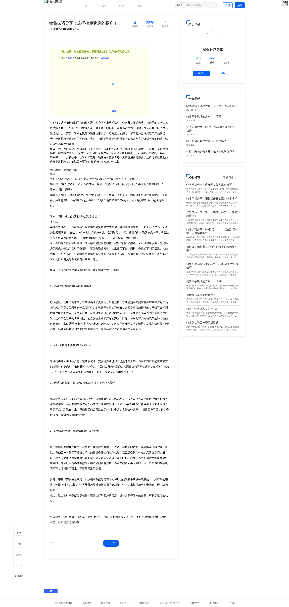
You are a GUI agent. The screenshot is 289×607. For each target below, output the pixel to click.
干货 (85, 6)
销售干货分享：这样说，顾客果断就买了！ (211, 184)
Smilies (51, 564)
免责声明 (105, 602)
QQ (113, 84)
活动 (121, 6)
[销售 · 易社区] (53, 1)
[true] (214, 6)
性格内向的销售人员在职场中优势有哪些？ (211, 151)
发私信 (224, 73)
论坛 (139, 6)
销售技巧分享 (213, 50)
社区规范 (86, 602)
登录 (227, 5)
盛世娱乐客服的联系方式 (201, 295)
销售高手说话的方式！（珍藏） (205, 116)
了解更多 (230, 177)
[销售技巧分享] (213, 39)
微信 (114, 110)
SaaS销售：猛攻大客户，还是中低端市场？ (211, 105)
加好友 (201, 73)
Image (46, 564)
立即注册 (105, 58)
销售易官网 (144, 602)
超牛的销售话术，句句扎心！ (203, 308)
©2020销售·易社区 (63, 602)
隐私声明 (195, 602)
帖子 (180, 5)
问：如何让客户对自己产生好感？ (206, 141)
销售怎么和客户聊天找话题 (202, 322)
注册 (240, 5)
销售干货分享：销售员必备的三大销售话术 (211, 198)
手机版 (231, 602)
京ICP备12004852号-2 (170, 602)
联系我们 (124, 602)
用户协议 (213, 602)
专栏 (103, 6)
